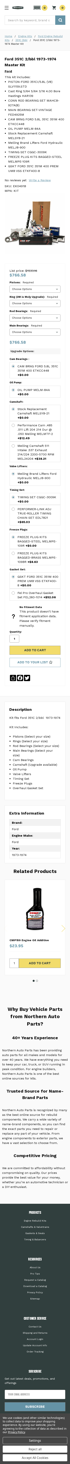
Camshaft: (16, 401)
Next (63, 928)
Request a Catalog (35, 1280)
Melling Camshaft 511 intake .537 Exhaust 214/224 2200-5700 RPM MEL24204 (36, 452)
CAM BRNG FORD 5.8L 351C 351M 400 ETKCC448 (38, 370)
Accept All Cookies (35, 1458)
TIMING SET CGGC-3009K (37, 499)
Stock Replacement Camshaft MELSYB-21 (33, 413)
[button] (40, 8)
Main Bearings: (26, 325)
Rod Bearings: (25, 311)
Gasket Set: (18, 569)
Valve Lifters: (19, 466)
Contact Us (35, 1326)
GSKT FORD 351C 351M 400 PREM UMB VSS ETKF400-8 (38, 581)
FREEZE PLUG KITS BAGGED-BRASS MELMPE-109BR (37, 557)
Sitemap (35, 1298)
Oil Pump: (16, 382)
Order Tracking (35, 1351)
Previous (6, 928)
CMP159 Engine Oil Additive (29, 940)
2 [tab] (37, 981)
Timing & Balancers (35, 1239)
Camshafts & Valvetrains (35, 1227)
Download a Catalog (35, 1286)
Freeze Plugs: (19, 529)
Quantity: (16, 631)
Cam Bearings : (19, 359)
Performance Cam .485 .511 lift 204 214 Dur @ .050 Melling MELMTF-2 (35, 431)
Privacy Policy (35, 1292)
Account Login (35, 1339)
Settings (35, 1440)
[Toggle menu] (6, 7)
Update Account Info (35, 1345)
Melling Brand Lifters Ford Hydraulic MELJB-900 (37, 478)
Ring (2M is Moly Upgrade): (34, 296)
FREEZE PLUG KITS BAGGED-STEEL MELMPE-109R (37, 541)
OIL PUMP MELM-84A (34, 392)
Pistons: (22, 282)
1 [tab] (34, 981)
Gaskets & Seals (35, 1233)
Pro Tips (35, 1273)
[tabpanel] (35, 927)
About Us (35, 1267)
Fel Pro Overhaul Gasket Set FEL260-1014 (37, 595)
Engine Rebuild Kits (35, 1220)
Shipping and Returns (35, 1333)
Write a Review (40, 180)
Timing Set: (17, 489)
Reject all (35, 1449)
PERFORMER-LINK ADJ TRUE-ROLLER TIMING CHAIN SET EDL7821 (34, 515)
